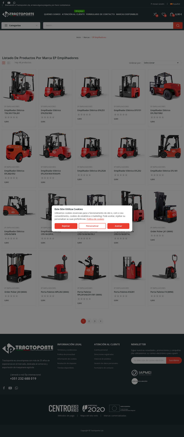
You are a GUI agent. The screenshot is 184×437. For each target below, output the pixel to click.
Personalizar (92, 226)
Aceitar (118, 226)
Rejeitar (66, 226)
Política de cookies (95, 219)
